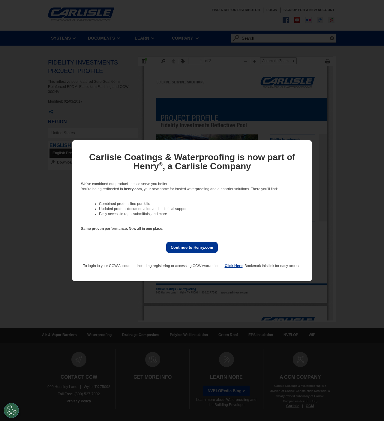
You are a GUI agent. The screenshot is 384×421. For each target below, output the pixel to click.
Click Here (234, 266)
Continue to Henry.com (192, 247)
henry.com (133, 189)
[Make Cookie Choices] (11, 410)
